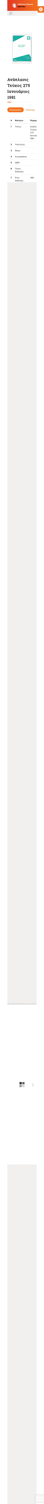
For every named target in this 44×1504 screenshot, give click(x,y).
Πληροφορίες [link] (15, 109)
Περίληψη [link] (30, 109)
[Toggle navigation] (10, 13)
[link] (41, 9)
